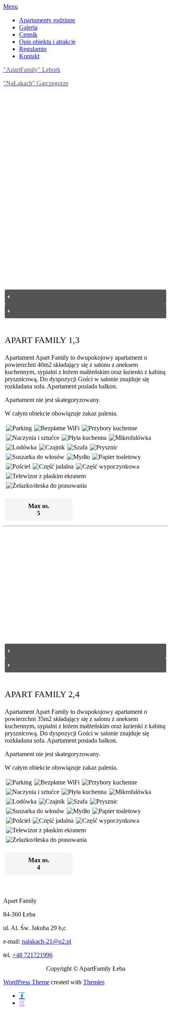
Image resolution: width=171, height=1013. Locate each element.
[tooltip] (22, 995)
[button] (85, 297)
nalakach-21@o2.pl (46, 941)
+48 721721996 (32, 955)
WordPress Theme (26, 982)
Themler (93, 982)
